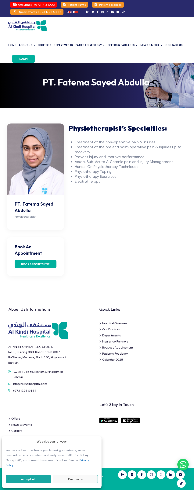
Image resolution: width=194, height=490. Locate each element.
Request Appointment (117, 347)
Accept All (28, 479)
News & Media (150, 45)
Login (23, 59)
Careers (16, 431)
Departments (63, 45)
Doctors (44, 45)
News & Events (21, 425)
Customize (75, 479)
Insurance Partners (115, 341)
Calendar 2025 (112, 360)
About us (25, 45)
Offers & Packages (121, 45)
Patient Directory (88, 45)
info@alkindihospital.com (30, 384)
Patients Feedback (115, 354)
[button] (183, 464)
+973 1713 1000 (44, 5)
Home (12, 45)
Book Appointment (35, 264)
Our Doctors (111, 329)
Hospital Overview (114, 323)
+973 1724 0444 (50, 12)
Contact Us (173, 45)
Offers (15, 419)
